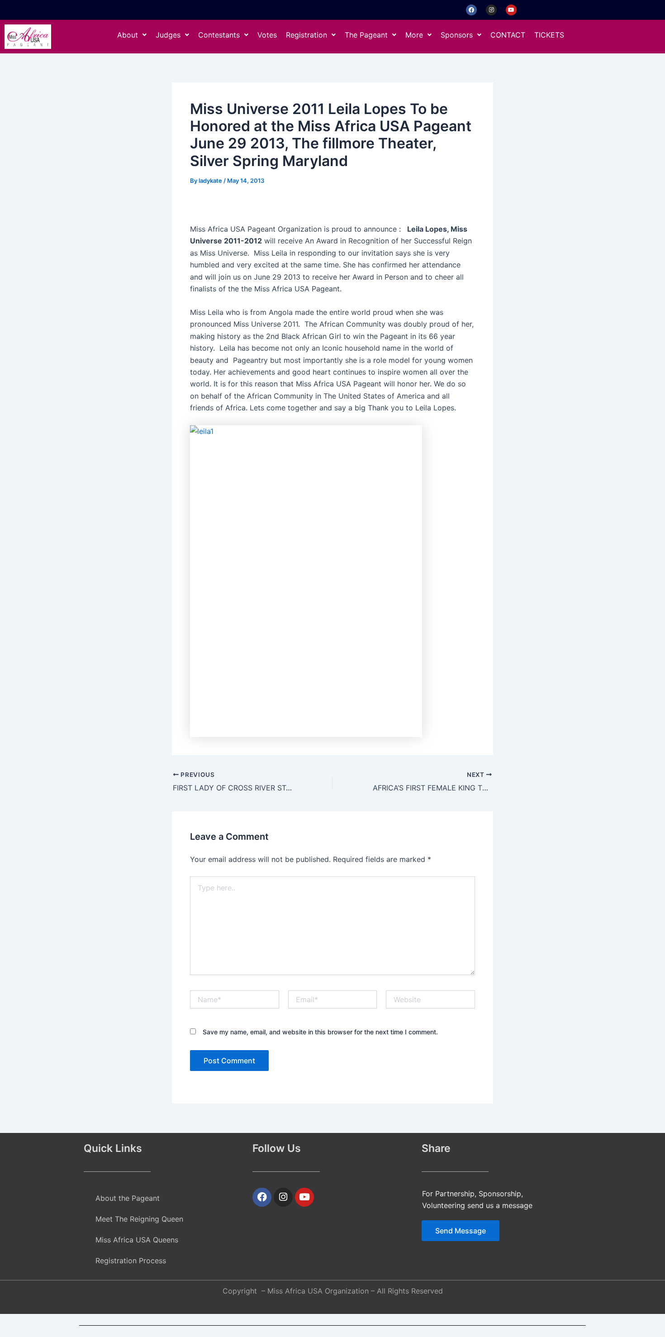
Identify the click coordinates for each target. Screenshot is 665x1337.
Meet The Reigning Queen (139, 1218)
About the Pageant (127, 1198)
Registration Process (130, 1260)
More (414, 34)
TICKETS (549, 34)
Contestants (219, 34)
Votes (267, 34)
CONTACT (507, 34)
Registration (306, 34)
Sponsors (457, 34)
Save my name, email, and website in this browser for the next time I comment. (320, 1032)
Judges (168, 34)
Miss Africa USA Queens (136, 1239)
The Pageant (366, 34)
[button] (132, 34)
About (127, 34)
